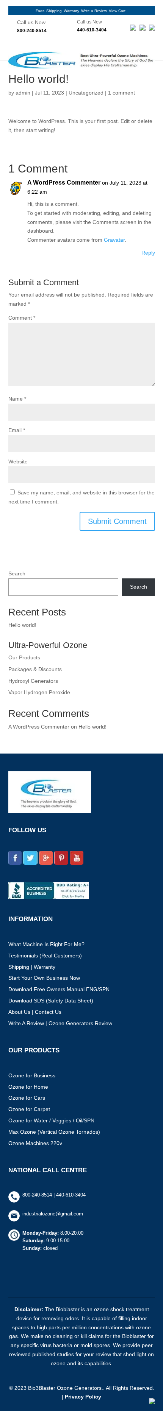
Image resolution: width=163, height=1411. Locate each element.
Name (17, 399)
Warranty (71, 11)
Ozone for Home (28, 1087)
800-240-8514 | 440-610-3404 (54, 1195)
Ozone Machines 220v (35, 1143)
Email (16, 430)
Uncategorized (86, 93)
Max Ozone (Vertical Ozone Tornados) (54, 1132)
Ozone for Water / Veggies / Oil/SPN (51, 1120)
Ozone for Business (31, 1075)
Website (18, 461)
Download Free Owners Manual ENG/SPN (59, 989)
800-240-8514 (32, 30)
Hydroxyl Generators (33, 681)
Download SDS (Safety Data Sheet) (50, 1001)
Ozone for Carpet (29, 1109)
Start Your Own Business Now (44, 978)
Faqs (40, 11)
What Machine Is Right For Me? (46, 944)
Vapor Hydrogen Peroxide (39, 692)
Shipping (54, 11)
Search (16, 573)
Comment (21, 318)
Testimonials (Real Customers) (45, 956)
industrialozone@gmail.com (52, 1214)
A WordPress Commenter (63, 182)
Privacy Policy (83, 1397)
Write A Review (26, 1023)
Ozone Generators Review (80, 1023)
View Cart (117, 11)
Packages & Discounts (35, 669)
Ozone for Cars (26, 1098)
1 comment (121, 93)
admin (23, 93)
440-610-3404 (92, 30)
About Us (19, 1012)
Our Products (24, 657)
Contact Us (48, 1012)
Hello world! (22, 625)
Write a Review (94, 11)
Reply (148, 253)
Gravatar (114, 240)
